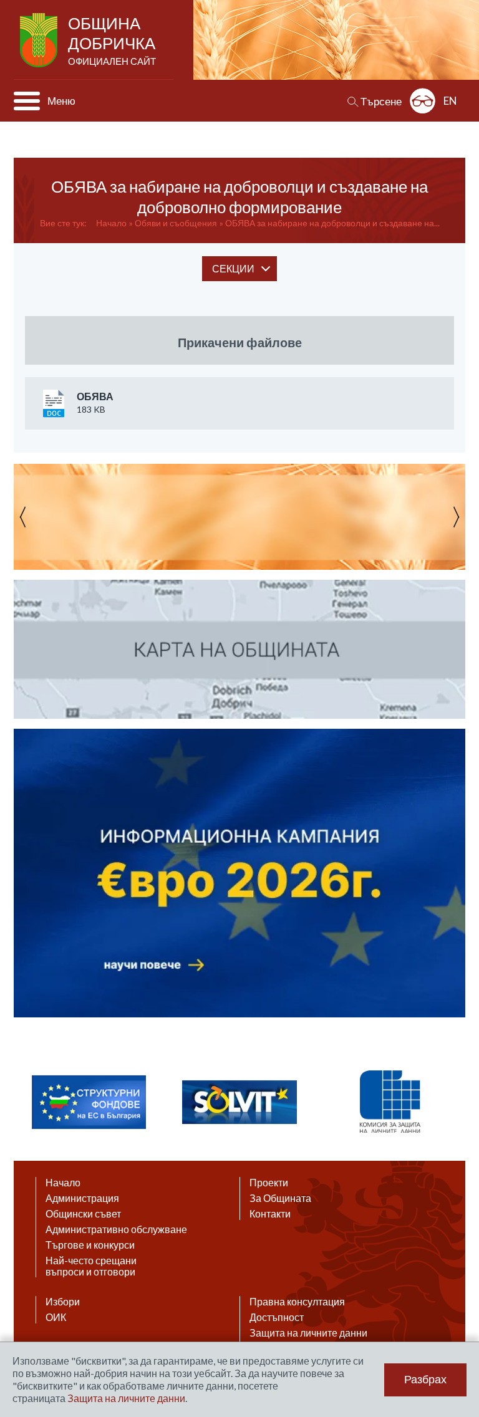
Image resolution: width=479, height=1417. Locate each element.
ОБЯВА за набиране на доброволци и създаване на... (332, 223)
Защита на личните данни (308, 1332)
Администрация (82, 1198)
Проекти (268, 1182)
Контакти (270, 1213)
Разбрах (425, 1379)
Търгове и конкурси (90, 1245)
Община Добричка (112, 40)
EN (450, 100)
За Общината (280, 1198)
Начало (111, 223)
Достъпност (276, 1317)
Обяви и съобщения (176, 223)
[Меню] (27, 101)
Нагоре (458, 1296)
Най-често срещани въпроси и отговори (91, 1266)
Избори (63, 1301)
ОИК (56, 1317)
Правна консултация (297, 1301)
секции (233, 268)
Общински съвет (83, 1213)
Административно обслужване (116, 1229)
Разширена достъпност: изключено (422, 100)
